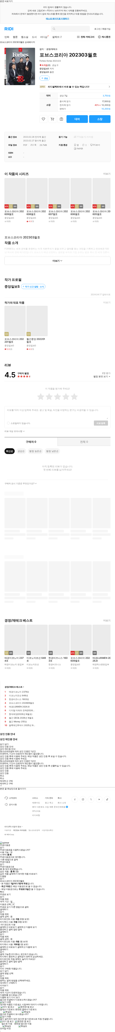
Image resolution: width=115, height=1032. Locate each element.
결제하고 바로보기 (8, 927)
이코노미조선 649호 (36, 659)
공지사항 (13, 804)
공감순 (21, 451)
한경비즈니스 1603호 (58, 659)
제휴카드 (36, 802)
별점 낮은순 (52, 451)
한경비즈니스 (55, 664)
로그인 (102, 29)
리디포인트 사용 (8, 924)
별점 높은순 (35, 451)
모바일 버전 (5, 1028)
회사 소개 (62, 802)
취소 (2, 776)
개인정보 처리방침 (20, 830)
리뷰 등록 (101, 423)
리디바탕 (36, 815)
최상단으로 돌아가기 (16, 788)
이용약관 (7, 830)
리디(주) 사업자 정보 (12, 827)
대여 (77, 119)
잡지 (42, 49)
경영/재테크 (51, 49)
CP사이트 (36, 811)
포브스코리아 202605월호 (102, 213)
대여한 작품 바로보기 (27, 874)
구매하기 (13, 983)
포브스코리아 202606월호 (80, 213)
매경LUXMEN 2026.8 (102, 659)
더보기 (107, 173)
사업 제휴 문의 (51, 807)
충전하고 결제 (6, 929)
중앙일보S (44, 68)
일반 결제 (17, 929)
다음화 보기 (5, 997)
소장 (100, 119)
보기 (2, 971)
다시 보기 (15, 997)
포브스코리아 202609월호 (14, 213)
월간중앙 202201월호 (36, 340)
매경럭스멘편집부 (101, 664)
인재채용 (61, 807)
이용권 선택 (5, 904)
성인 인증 (4, 770)
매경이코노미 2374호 (14, 659)
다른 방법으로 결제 (9, 859)
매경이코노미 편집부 (14, 664)
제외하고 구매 (6, 781)
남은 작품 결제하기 (8, 874)
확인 (2, 892)
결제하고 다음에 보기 (27, 927)
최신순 (9, 451)
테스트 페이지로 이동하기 (57, 18)
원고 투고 (49, 802)
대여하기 (4, 983)
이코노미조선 (33, 664)
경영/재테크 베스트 (13, 687)
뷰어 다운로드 (38, 807)
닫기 (7, 971)
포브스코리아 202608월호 (36, 213)
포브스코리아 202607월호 (58, 213)
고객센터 (13, 798)
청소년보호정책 (34, 830)
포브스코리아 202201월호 (14, 340)
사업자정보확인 (47, 830)
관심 (46, 78)
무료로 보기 (5, 907)
